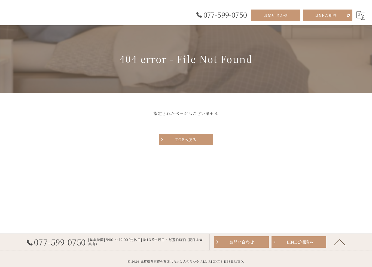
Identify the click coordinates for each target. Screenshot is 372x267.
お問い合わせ (276, 15)
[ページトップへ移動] (339, 242)
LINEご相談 (326, 15)
